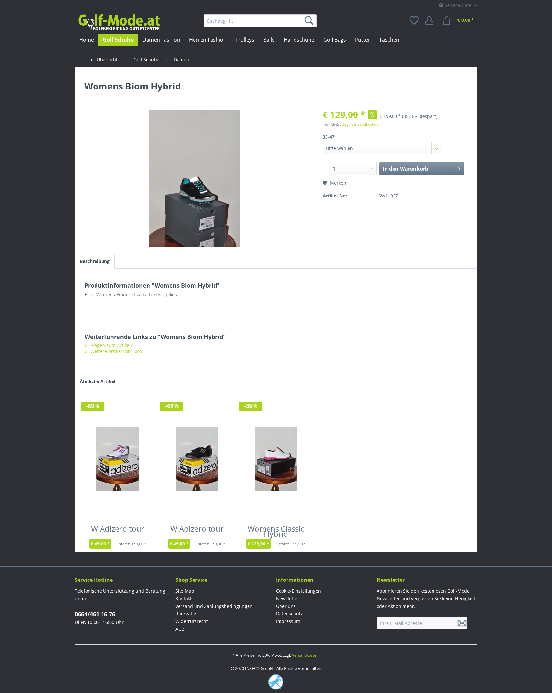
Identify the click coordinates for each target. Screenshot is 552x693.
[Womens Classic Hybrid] (276, 459)
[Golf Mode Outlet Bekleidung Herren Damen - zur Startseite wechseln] (119, 22)
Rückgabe (185, 614)
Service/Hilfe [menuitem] (458, 5)
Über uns (286, 606)
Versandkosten (305, 655)
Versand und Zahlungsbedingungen (214, 606)
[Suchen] (310, 20)
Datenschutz (289, 614)
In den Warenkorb (405, 168)
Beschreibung (95, 261)
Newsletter (287, 599)
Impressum (288, 621)
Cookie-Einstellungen (298, 591)
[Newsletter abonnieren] (462, 623)
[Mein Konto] (431, 20)
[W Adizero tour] (117, 459)
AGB (179, 629)
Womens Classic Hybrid (276, 532)
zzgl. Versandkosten (360, 124)
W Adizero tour (117, 530)
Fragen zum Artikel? (111, 345)
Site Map (184, 591)
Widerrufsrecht (191, 621)
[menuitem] (260, 20)
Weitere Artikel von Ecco (115, 351)
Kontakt (183, 599)
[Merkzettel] (414, 20)
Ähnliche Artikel (97, 381)
